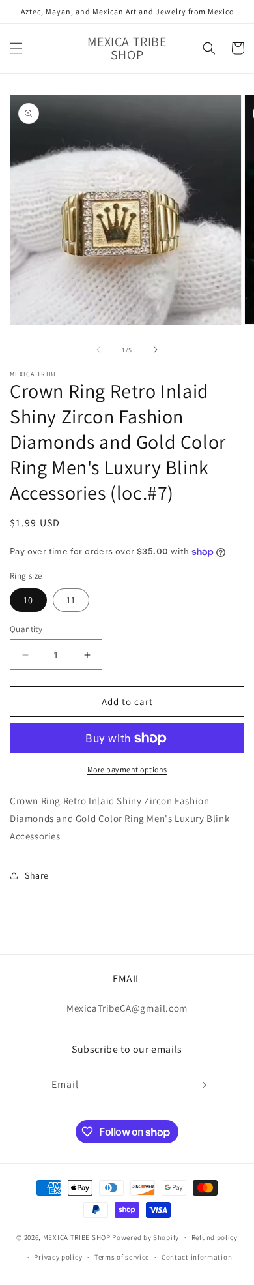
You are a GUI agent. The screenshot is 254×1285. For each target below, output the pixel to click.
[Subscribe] (201, 1085)
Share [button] (37, 875)
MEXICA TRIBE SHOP (77, 1237)
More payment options (127, 769)
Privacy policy (58, 1257)
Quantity (26, 629)
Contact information (197, 1257)
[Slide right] (155, 349)
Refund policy (214, 1237)
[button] (16, 48)
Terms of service (121, 1257)
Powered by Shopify (145, 1237)
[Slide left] (98, 349)
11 (71, 600)
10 (28, 600)
